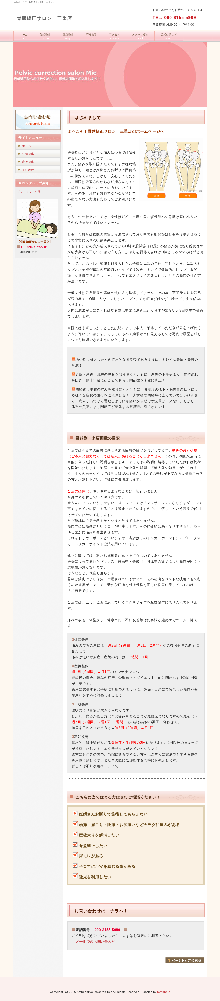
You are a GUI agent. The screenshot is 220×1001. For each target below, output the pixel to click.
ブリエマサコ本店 (29, 191)
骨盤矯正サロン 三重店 (44, 18)
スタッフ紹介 (140, 36)
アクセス (114, 36)
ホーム (24, 36)
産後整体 (68, 36)
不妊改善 (91, 36)
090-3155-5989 (180, 17)
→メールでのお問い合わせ (93, 941)
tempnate (163, 991)
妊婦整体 (45, 36)
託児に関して (169, 36)
